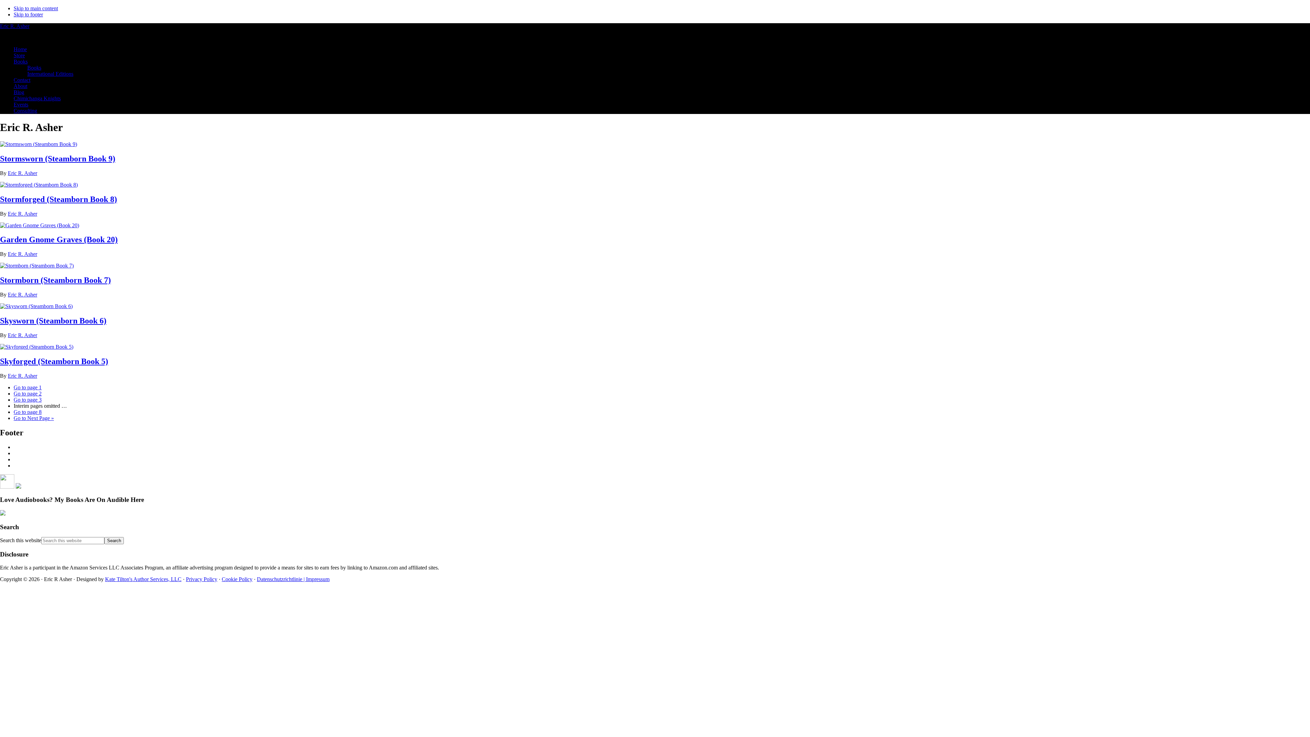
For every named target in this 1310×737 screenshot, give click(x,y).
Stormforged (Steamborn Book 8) (58, 199)
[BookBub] (18, 487)
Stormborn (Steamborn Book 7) (55, 280)
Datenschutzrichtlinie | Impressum (293, 579)
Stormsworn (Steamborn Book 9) (57, 158)
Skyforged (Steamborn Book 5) (54, 361)
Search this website (20, 540)
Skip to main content (36, 8)
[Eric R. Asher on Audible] (2, 514)
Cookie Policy (237, 579)
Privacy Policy (201, 579)
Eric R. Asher (14, 26)
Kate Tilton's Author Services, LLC (143, 579)
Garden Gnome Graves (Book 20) (59, 239)
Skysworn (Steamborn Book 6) (53, 320)
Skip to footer (28, 14)
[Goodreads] (7, 487)
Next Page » (34, 418)
